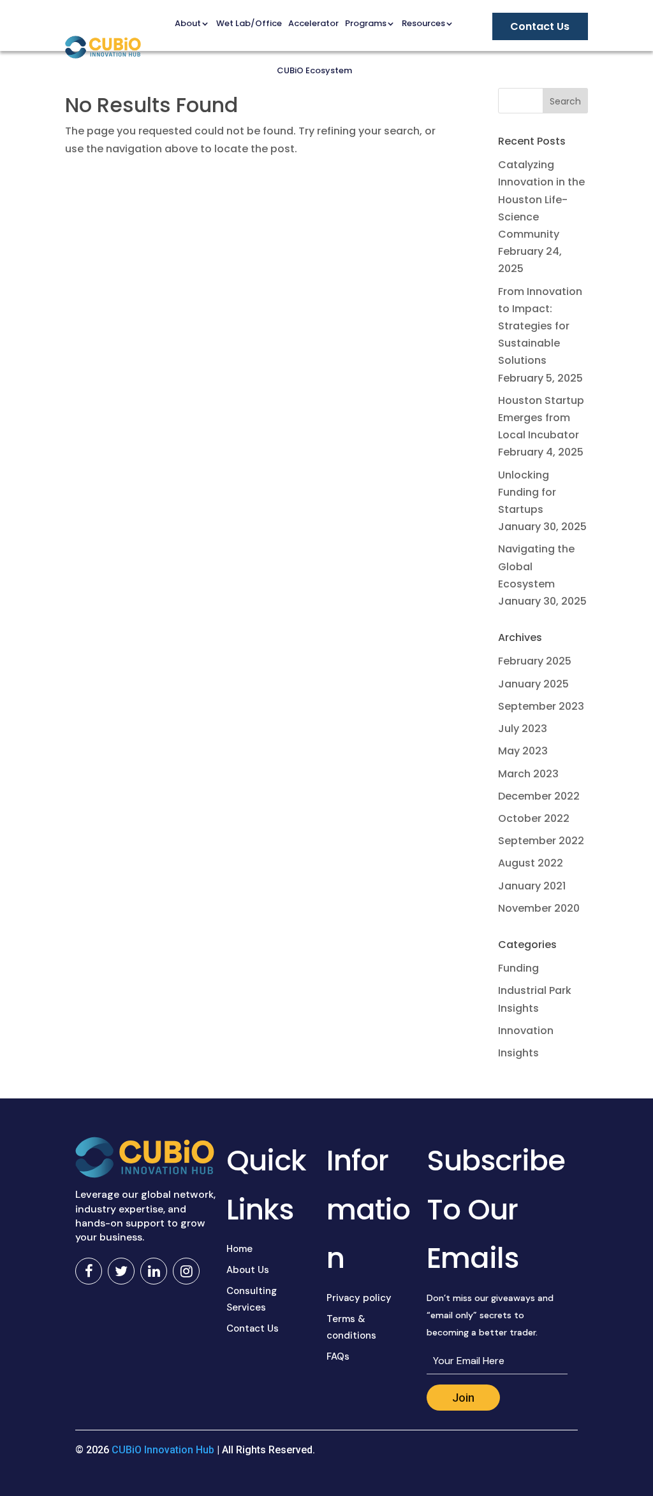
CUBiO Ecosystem (314, 70)
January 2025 (533, 684)
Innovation (526, 1030)
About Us (247, 1269)
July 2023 (522, 728)
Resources (423, 23)
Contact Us (252, 1328)
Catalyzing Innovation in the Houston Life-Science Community (541, 199)
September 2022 (541, 840)
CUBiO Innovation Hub (163, 1450)
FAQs (337, 1356)
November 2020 (539, 908)
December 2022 (539, 796)
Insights (518, 1053)
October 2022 (533, 818)
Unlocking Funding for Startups (527, 492)
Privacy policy (359, 1297)
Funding (518, 968)
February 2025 (534, 661)
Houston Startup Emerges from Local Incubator (541, 417)
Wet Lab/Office (249, 23)
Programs (365, 23)
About (188, 23)
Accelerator (313, 23)
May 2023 (523, 751)
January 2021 (532, 886)
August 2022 (530, 863)
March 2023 (528, 773)
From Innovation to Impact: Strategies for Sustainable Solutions (540, 326)
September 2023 (541, 706)
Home (239, 1248)
